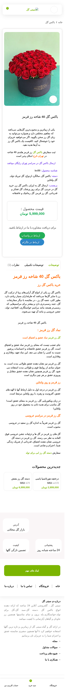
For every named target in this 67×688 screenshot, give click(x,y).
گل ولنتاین (52, 180)
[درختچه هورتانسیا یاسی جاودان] (47, 474)
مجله (55, 641)
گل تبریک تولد (17, 176)
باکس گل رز (21, 185)
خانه (60, 22)
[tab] (53, 265)
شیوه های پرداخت (49, 653)
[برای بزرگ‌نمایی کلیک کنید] (53, 99)
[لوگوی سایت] (32, 9)
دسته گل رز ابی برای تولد (39, 452)
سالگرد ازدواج (33, 176)
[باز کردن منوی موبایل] (54, 9)
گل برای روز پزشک (34, 189)
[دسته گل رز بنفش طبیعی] (17, 474)
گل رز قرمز (42, 193)
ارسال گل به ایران (38, 185)
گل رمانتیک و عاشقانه (23, 193)
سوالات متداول (50, 647)
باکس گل (50, 22)
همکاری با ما (51, 659)
